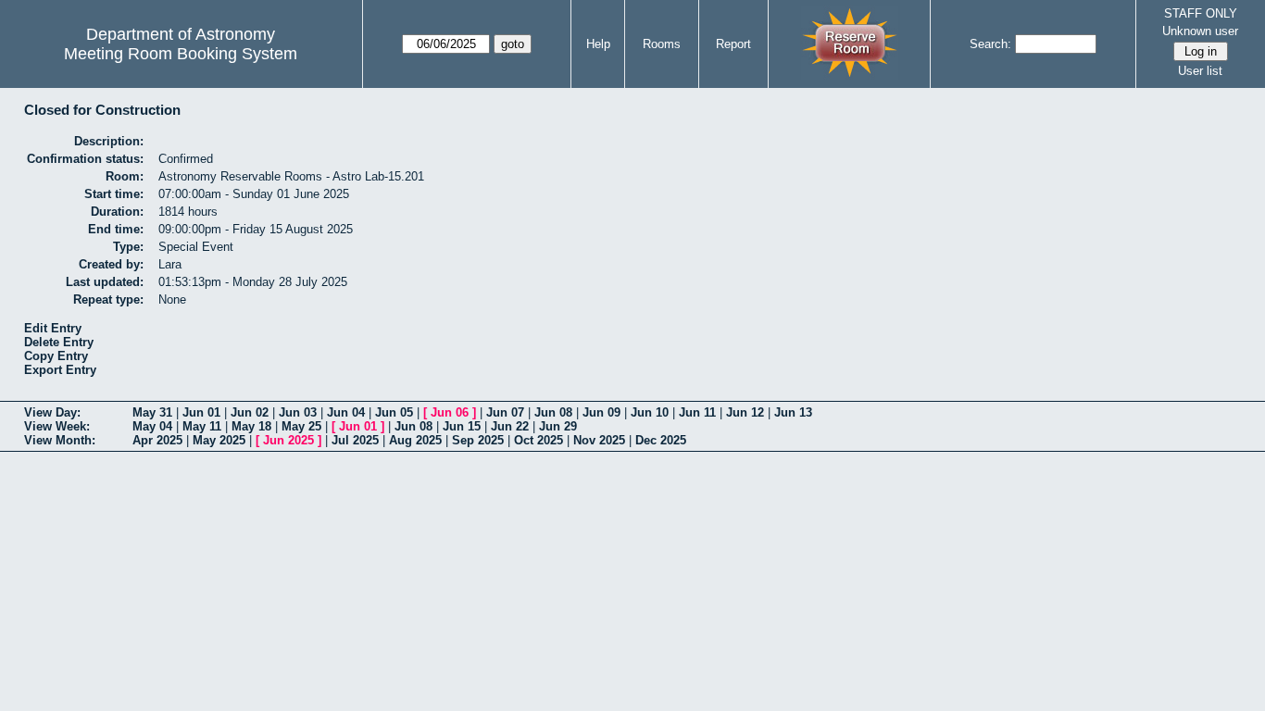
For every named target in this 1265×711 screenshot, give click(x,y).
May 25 (301, 426)
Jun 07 (505, 412)
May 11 (201, 426)
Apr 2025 (157, 440)
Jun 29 (558, 426)
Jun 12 (745, 412)
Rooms (662, 44)
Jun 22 (510, 426)
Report (733, 44)
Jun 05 (394, 412)
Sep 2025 (478, 440)
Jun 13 (793, 412)
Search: (990, 44)
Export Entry (60, 370)
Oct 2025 (538, 440)
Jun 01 (201, 412)
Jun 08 (553, 412)
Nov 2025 (599, 440)
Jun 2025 (288, 440)
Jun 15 (462, 426)
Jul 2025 (355, 440)
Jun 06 (450, 412)
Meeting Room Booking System (180, 53)
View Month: (59, 440)
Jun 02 (250, 412)
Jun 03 (298, 412)
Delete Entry (59, 342)
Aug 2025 (415, 440)
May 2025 (219, 440)
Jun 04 (346, 412)
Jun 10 (650, 412)
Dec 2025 (660, 440)
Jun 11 (697, 412)
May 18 (251, 426)
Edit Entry (52, 328)
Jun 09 (601, 412)
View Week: (57, 426)
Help (598, 44)
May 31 (152, 412)
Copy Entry (56, 356)
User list (1200, 71)
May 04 (152, 426)
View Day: (52, 412)
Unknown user (1200, 31)
